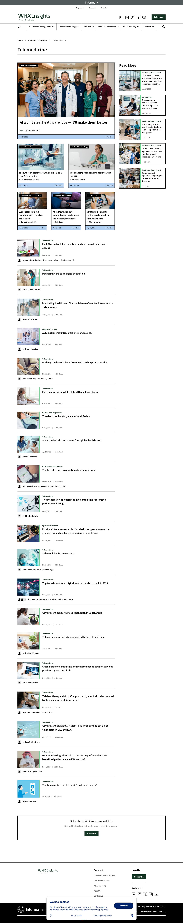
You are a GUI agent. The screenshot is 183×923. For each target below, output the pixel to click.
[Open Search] (164, 26)
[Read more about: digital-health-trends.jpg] (28, 587)
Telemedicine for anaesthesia (58, 553)
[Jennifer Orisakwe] (19, 260)
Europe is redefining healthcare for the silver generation (31, 215)
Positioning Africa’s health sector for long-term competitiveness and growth (152, 128)
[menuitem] (41, 26)
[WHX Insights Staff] (19, 771)
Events (104, 8)
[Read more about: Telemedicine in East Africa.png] (28, 248)
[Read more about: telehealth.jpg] (28, 789)
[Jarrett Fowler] (19, 683)
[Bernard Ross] (19, 319)
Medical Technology (37, 40)
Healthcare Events (101, 880)
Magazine (79, 8)
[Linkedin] (121, 17)
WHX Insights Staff (33, 771)
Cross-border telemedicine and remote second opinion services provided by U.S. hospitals (77, 668)
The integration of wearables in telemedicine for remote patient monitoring (74, 501)
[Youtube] (144, 17)
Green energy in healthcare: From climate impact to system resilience (150, 104)
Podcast (92, 8)
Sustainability (147, 97)
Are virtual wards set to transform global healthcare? (72, 440)
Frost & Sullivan (32, 742)
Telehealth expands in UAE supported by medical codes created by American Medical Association (78, 698)
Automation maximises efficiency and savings (67, 332)
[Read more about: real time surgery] (28, 533)
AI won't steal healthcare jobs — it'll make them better (63, 122)
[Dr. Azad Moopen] (19, 653)
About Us (98, 891)
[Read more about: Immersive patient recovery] (28, 444)
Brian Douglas (31, 349)
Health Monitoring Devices (52, 466)
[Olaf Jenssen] (19, 456)
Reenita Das (30, 801)
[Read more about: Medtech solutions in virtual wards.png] (28, 307)
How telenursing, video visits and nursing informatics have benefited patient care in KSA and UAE (74, 757)
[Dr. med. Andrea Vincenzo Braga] (19, 569)
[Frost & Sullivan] (19, 742)
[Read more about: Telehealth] (28, 366)
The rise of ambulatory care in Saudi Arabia (66, 416)
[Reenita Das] (19, 801)
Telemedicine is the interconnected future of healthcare (74, 637)
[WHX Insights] (21, 130)
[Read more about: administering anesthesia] (28, 557)
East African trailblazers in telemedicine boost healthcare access (74, 245)
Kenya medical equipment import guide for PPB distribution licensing (152, 177)
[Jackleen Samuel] (19, 290)
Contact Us (98, 896)
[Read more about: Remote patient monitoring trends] (28, 474)
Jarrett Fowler (31, 682)
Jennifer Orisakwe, (33, 260)
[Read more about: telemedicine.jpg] (28, 670)
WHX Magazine (100, 886)
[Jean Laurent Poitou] (19, 599)
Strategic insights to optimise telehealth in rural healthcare (98, 215)
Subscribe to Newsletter (104, 875)
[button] (91, 2)
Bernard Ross (31, 319)
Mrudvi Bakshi (31, 516)
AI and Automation (49, 329)
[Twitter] (132, 17)
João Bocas (59, 222)
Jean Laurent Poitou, (40, 599)
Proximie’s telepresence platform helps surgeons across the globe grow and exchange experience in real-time (76, 531)
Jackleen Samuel (32, 289)
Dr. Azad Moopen (32, 653)
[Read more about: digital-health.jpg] (28, 729)
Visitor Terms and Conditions (153, 911)
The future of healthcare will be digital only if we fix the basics (40, 174)
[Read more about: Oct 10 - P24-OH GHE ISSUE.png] (28, 616)
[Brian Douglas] (19, 349)
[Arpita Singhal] (22, 599)
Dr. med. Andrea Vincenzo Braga (39, 569)
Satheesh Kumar (78, 179)
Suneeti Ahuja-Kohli (28, 222)
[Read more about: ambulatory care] (28, 420)
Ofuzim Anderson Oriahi (30, 179)
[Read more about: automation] (28, 336)
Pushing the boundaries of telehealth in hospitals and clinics (76, 362)
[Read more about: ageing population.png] (28, 277)
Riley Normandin (95, 222)
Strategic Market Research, (37, 486)
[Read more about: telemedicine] (28, 396)
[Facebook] (138, 17)
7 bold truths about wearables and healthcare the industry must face (66, 215)
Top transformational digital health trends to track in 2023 (75, 583)
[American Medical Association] (19, 712)
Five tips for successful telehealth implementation (70, 392)
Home (20, 40)
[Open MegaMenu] (19, 26)
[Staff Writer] (19, 378)
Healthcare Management (31, 147)
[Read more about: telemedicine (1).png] (28, 640)
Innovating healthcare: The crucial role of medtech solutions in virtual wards (77, 305)
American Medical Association (38, 712)
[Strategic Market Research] (19, 486)
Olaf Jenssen (31, 456)
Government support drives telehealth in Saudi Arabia (72, 612)
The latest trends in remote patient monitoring (69, 470)
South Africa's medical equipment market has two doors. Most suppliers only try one (152, 152)
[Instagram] (127, 17)
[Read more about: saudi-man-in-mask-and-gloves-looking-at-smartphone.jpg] (28, 759)
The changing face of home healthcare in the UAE (90, 174)
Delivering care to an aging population (63, 273)
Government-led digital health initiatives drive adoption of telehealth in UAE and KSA (75, 727)
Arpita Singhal (56, 599)
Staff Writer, (30, 378)
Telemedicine (59, 40)
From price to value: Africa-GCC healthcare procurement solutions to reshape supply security (152, 79)
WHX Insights (34, 130)
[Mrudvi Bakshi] (19, 516)
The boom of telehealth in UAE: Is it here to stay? (70, 785)
